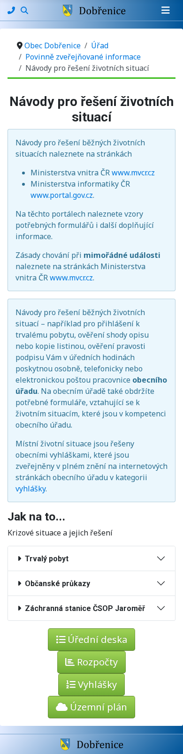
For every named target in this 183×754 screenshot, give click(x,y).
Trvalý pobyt (45, 558)
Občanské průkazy (55, 583)
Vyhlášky (96, 684)
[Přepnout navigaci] (165, 10)
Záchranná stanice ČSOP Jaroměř (83, 608)
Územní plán (97, 707)
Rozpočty (96, 662)
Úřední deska (96, 639)
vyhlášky (30, 488)
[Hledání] (24, 10)
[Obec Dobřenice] (91, 744)
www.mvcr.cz (133, 172)
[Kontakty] (12, 10)
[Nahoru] (166, 736)
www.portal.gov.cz (61, 195)
